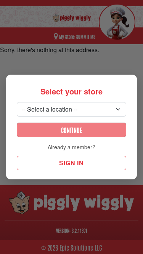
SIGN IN (71, 162)
